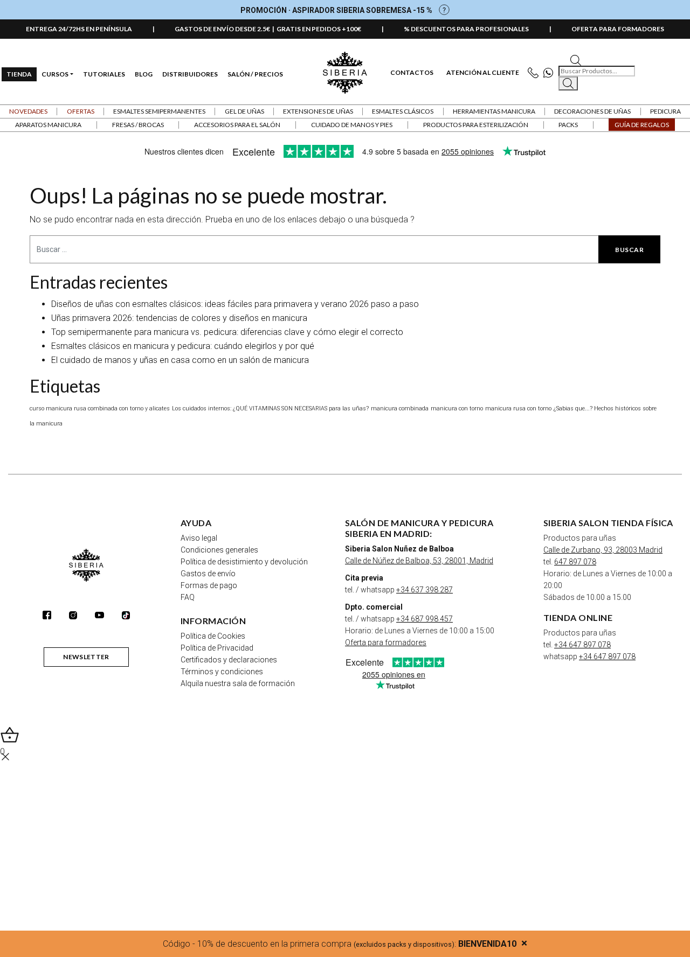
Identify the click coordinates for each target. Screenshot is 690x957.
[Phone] (535, 73)
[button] (80, 111)
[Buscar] (568, 83)
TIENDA (19, 74)
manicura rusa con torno (518, 408)
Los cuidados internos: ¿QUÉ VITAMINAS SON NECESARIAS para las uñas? (270, 408)
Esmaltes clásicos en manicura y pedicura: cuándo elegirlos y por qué (182, 346)
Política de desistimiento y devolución (244, 561)
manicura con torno (457, 408)
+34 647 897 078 (582, 644)
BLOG (144, 74)
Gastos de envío (208, 573)
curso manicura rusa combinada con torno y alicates (100, 408)
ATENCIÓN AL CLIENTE (482, 72)
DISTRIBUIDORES (190, 74)
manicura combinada (400, 408)
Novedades (28, 111)
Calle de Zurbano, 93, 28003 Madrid (603, 550)
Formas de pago (209, 585)
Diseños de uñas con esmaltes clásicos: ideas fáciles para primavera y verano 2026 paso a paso (235, 304)
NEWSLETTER (86, 657)
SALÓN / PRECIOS (255, 74)
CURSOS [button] (55, 74)
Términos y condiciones (222, 671)
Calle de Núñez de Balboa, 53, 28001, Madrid (419, 560)
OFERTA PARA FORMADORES (617, 29)
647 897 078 (575, 561)
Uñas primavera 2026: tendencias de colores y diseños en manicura (179, 318)
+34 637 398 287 (424, 589)
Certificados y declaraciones (229, 659)
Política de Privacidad (217, 648)
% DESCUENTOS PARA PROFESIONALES (466, 29)
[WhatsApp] (550, 73)
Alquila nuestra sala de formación (238, 683)
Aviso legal (199, 538)
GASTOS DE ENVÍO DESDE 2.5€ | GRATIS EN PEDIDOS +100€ (268, 29)
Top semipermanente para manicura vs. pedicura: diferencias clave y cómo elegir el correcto (227, 332)
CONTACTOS (411, 72)
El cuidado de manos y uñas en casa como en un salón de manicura (180, 360)
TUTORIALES (104, 74)
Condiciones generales (219, 550)
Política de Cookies (213, 636)
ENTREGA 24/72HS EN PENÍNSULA (79, 29)
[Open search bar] (575, 59)
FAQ (188, 597)
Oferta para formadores (385, 642)
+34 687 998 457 (424, 618)
